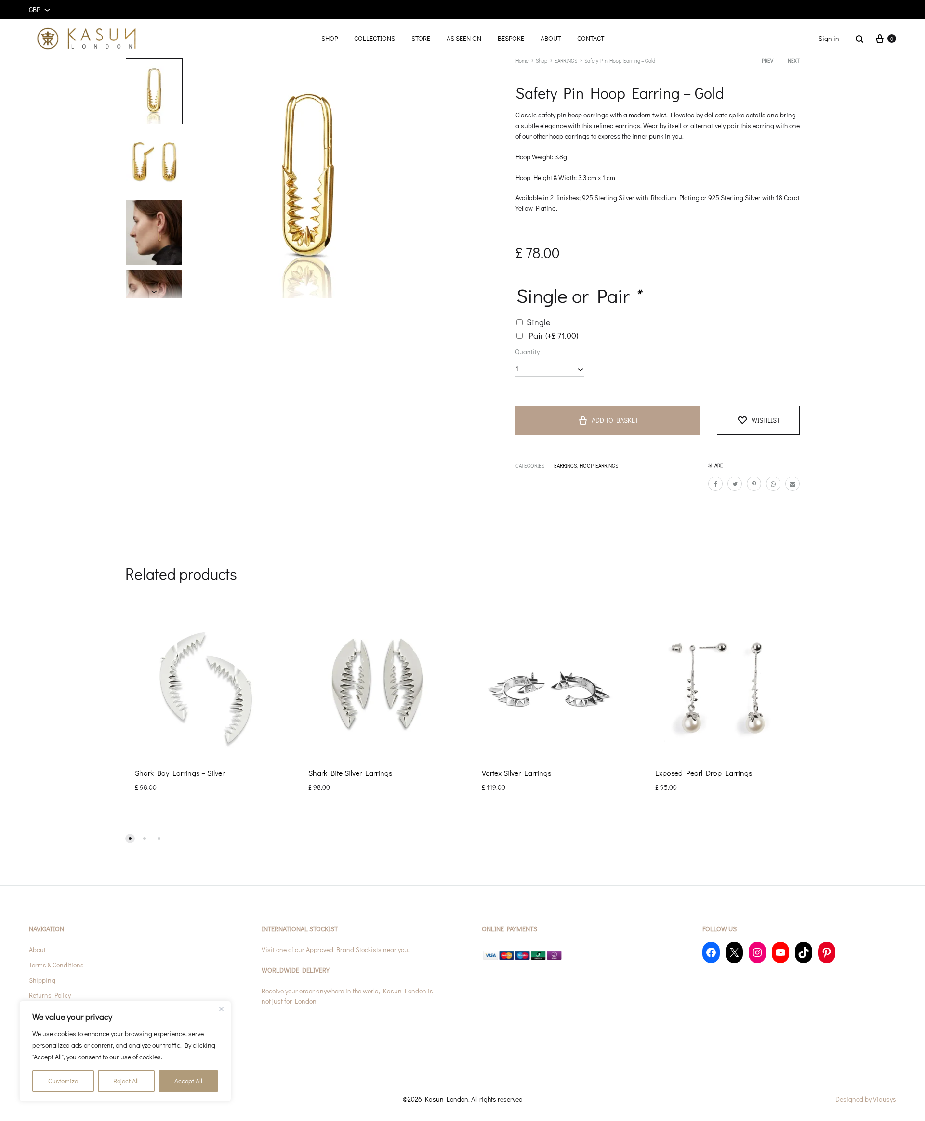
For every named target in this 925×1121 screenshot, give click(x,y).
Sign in (829, 38)
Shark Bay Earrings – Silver (180, 773)
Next (794, 60)
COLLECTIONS (374, 38)
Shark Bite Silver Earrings (350, 773)
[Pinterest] (826, 952)
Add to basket (615, 420)
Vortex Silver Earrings (516, 773)
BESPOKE (511, 38)
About (37, 949)
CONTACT (590, 38)
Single (538, 322)
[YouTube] (780, 952)
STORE (420, 38)
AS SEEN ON (464, 38)
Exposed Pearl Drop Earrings (703, 773)
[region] (125, 1051)
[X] (734, 952)
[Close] (221, 1009)
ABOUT (551, 38)
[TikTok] (803, 952)
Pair (553, 335)
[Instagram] (757, 952)
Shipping (42, 980)
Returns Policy (50, 995)
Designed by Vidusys (865, 1099)
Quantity (527, 351)
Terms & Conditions (56, 964)
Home (522, 60)
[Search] (859, 38)
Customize (63, 1080)
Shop (541, 60)
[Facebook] (711, 952)
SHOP (329, 38)
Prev (767, 60)
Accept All (188, 1080)
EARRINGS (566, 60)
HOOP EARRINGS (599, 465)
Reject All (126, 1080)
